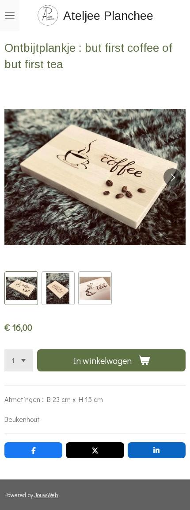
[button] (21, 288)
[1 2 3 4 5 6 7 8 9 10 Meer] (18, 360)
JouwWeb (46, 495)
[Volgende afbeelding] (172, 177)
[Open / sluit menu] (9, 15)
